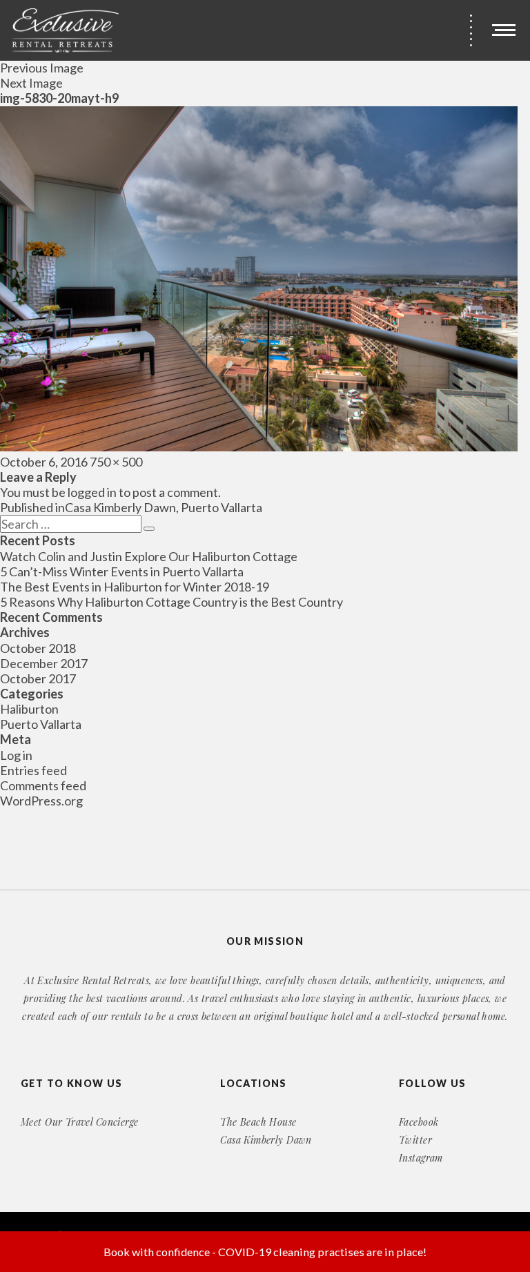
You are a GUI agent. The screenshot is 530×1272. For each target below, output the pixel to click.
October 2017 (38, 678)
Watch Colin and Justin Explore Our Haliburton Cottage (148, 556)
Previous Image (42, 67)
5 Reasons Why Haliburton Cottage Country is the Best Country (171, 601)
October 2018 (38, 648)
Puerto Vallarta (40, 724)
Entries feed (33, 770)
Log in (16, 755)
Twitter (415, 1139)
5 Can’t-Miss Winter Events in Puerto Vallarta (122, 571)
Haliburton (29, 708)
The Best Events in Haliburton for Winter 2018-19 (134, 586)
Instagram (421, 1157)
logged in (92, 492)
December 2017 (44, 663)
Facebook (418, 1121)
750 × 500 (116, 461)
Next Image (31, 82)
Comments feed (43, 785)
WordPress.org (41, 800)
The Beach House (258, 1121)
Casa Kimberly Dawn (266, 1139)
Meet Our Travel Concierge (80, 1121)
